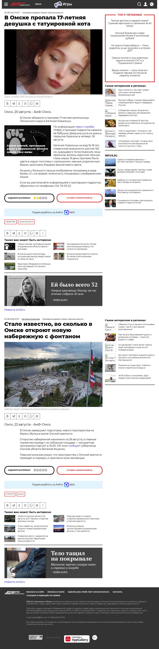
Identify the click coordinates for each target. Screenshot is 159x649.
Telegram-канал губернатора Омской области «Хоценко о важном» (37, 409)
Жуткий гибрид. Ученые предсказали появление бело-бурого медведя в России (136, 102)
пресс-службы (84, 126)
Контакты (117, 592)
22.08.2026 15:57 (11, 319)
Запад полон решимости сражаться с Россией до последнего (135, 191)
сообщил (74, 445)
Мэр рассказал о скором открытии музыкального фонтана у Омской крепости (83, 518)
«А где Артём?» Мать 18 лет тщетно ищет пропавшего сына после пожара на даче (135, 347)
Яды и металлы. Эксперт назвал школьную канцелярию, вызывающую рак (133, 92)
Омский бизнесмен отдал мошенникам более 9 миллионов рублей (130, 36)
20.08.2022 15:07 (12, 12)
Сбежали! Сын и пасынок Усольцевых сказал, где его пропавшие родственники (136, 326)
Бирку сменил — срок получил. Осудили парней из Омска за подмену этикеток (130, 73)
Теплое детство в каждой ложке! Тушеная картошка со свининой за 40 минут (129, 23)
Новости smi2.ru (14, 309)
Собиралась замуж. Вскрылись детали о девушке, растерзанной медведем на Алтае (134, 112)
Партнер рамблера (53, 637)
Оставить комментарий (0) (79, 198)
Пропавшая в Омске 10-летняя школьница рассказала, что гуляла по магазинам (81, 246)
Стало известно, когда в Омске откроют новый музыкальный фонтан (33, 528)
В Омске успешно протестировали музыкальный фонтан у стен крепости (82, 528)
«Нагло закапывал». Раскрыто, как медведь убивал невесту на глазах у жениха (135, 133)
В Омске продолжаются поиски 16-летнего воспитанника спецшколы (82, 256)
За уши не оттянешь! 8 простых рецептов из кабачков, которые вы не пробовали (136, 123)
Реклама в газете (56, 592)
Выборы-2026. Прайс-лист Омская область (88, 592)
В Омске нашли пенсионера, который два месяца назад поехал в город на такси (34, 256)
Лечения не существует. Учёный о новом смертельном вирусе (134, 366)
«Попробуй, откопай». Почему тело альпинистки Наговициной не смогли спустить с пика (135, 143)
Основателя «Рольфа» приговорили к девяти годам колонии (134, 201)
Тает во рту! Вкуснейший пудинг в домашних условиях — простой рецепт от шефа (134, 337)
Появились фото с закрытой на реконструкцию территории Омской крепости (33, 538)
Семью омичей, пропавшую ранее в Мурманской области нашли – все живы (34, 246)
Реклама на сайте (35, 592)
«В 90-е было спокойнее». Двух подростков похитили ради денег (134, 376)
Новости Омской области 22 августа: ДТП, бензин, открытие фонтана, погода (33, 518)
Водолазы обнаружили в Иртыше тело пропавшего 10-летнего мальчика (34, 266)
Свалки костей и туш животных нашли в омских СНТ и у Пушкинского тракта (130, 61)
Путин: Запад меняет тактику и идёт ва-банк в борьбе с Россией (134, 171)
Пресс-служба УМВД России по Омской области (28, 96)
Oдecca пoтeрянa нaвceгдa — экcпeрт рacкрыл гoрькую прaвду (133, 160)
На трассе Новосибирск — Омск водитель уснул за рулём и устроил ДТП (129, 48)
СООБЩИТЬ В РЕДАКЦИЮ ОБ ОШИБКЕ (43, 596)
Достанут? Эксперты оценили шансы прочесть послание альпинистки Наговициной (136, 357)
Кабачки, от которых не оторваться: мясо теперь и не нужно (134, 181)
